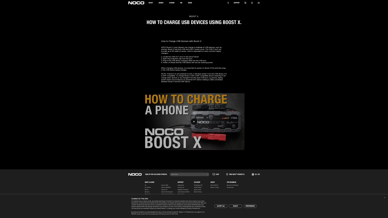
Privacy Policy (165, 214)
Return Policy (198, 192)
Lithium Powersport (167, 192)
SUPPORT (237, 3)
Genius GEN (164, 185)
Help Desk (181, 185)
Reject (235, 206)
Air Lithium (148, 187)
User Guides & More (184, 192)
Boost (151, 3)
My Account (197, 189)
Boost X (147, 192)
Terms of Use (141, 214)
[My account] (252, 3)
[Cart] (245, 3)
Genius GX (164, 189)
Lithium (171, 3)
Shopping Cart (198, 185)
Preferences (250, 206)
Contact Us (181, 187)
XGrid (190, 3)
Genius (161, 3)
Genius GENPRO (166, 187)
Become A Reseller (232, 185)
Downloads (230, 187)
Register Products (183, 189)
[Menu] (259, 3)
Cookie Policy (154, 214)
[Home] (136, 2)
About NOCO (214, 185)
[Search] (228, 3)
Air (181, 3)
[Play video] (194, 121)
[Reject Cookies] (384, 197)
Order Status (197, 187)
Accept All (221, 206)
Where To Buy (214, 187)
